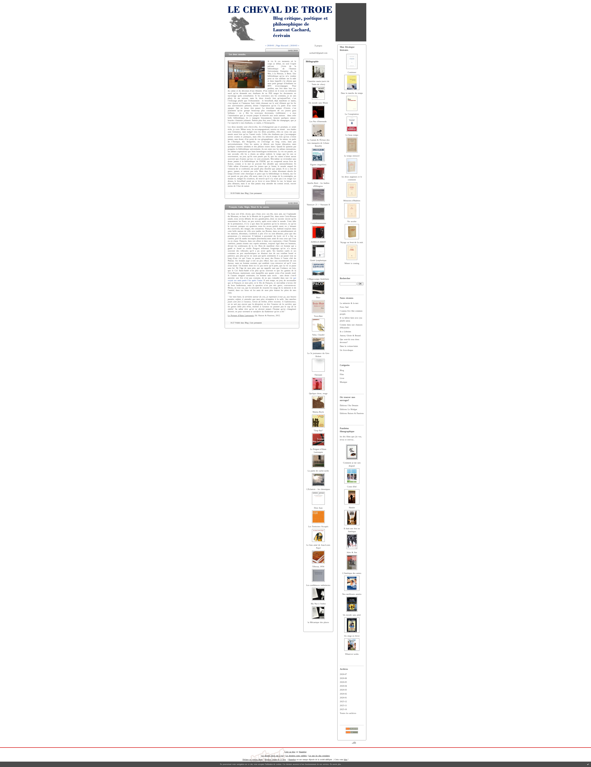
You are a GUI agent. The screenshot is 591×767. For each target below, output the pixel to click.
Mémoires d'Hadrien (351, 201)
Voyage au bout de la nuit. (351, 242)
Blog (342, 370)
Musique (343, 382)
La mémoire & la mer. (349, 303)
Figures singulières (318, 165)
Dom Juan (318, 508)
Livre (342, 378)
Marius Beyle (318, 412)
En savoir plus (335, 764)
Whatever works (352, 654)
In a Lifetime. (346, 332)
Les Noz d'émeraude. (318, 121)
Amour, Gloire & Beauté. (350, 336)
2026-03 (343, 690)
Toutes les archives (348, 713)
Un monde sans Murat (318, 103)
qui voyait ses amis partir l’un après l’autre (262, 279)
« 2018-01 (269, 46)
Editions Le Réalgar (348, 409)
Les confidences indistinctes (318, 585)
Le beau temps (352, 135)
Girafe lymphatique (318, 260)
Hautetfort (302, 752)
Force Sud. (344, 307)
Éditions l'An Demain (349, 405)
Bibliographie (312, 61)
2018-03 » (294, 46)
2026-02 (343, 694)
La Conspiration (352, 114)
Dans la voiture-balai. (349, 346)
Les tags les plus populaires (319, 756)
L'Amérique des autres (351, 573)
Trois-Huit (318, 316)
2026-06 (343, 678)
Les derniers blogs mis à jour (272, 756)
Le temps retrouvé (352, 156)
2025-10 (343, 709)
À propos (318, 46)
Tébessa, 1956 (318, 567)
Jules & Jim (352, 552)
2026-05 (343, 682)
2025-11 (343, 705)
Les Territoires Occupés (318, 527)
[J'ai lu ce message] (588, 764)
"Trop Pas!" (318, 431)
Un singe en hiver (352, 636)
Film (342, 374)
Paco (318, 297)
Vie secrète (351, 221)
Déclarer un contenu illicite (253, 760)
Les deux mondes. (237, 54)
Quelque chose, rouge (318, 393)
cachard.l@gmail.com (318, 53)
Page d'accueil (282, 46)
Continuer (352, 72)
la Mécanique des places (318, 622)
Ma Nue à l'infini (318, 604)
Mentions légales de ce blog (275, 760)
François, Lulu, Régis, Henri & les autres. (249, 207)
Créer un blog (290, 752)
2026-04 (343, 686)
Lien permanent (256, 193)
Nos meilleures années (351, 594)
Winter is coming (351, 263)
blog (345, 760)
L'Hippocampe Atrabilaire (318, 279)
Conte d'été (352, 487)
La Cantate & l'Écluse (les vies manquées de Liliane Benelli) (318, 143)
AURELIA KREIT (318, 242)
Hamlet (352, 508)
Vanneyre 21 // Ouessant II (318, 205)
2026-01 (343, 698)
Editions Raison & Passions (352, 413)
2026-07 (343, 674)
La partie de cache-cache (318, 471)
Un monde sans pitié (352, 615)
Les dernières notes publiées (296, 756)
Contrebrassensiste (318, 223)
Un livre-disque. (347, 350)
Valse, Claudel (318, 335)
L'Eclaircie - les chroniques (318, 489)
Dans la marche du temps (352, 93)
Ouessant (318, 375)
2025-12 (343, 701)
